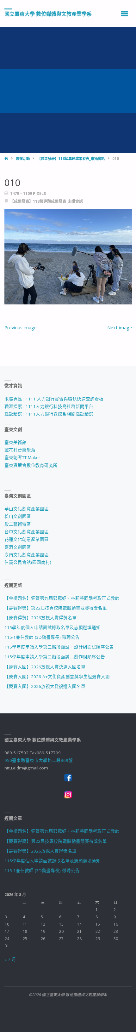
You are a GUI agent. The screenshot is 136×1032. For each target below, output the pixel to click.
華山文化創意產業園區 (26, 509)
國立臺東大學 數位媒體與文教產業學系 (48, 13)
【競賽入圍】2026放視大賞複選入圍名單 (44, 686)
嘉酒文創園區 (17, 547)
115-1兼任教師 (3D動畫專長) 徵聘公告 (42, 637)
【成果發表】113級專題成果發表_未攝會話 (71, 158)
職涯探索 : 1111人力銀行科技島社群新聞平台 (48, 406)
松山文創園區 (17, 516)
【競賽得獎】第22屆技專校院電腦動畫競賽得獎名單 (55, 608)
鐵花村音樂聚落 (19, 450)
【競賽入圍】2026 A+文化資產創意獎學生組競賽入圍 (57, 676)
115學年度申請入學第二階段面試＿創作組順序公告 (54, 657)
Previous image (20, 327)
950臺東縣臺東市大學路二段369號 (38, 760)
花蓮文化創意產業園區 (26, 539)
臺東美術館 (15, 442)
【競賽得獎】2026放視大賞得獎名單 (40, 618)
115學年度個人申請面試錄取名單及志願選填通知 (52, 627)
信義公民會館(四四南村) (27, 562)
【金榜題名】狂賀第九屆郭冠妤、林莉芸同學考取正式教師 (62, 598)
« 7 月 (10, 959)
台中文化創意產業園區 (26, 532)
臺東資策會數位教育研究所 (31, 465)
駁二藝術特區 (17, 524)
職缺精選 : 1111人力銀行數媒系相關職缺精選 (48, 414)
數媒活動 (23, 158)
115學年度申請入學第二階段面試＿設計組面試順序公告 (59, 647)
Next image (119, 327)
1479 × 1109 (21, 193)
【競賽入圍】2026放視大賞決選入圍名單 (44, 667)
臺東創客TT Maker (22, 457)
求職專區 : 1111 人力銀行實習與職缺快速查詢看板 (53, 399)
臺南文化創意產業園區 (26, 555)
